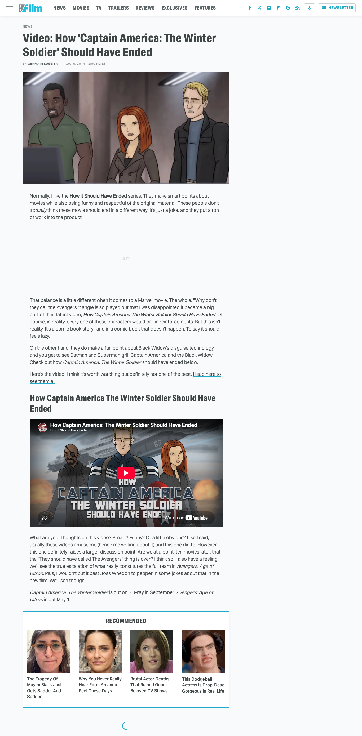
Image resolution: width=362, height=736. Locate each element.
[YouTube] (269, 9)
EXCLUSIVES (175, 8)
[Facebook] (250, 9)
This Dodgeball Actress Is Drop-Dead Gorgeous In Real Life (203, 685)
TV (98, 8)
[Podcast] (309, 7)
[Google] (288, 9)
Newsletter (340, 8)
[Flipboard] (278, 9)
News (28, 26)
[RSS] (298, 9)
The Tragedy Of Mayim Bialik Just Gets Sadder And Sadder (44, 687)
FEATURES (205, 8)
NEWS (59, 8)
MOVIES (81, 8)
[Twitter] (259, 9)
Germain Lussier (43, 63)
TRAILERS (118, 8)
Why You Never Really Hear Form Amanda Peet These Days (100, 685)
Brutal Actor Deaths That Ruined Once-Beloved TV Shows (149, 685)
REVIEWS (145, 8)
